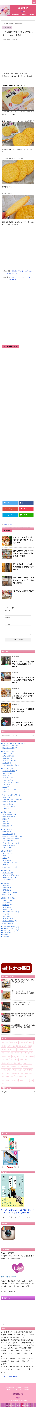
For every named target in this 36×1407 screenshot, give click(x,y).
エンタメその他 (7, 834)
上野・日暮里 (14, 1059)
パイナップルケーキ (8, 867)
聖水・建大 (24, 1053)
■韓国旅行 (4, 812)
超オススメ (5, 1042)
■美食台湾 (4, 851)
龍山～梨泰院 (15, 1053)
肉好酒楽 (5, 902)
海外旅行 (5, 885)
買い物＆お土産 (8, 524)
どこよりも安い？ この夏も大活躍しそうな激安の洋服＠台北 (23, 566)
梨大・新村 (20, 1049)
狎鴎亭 (4, 1056)
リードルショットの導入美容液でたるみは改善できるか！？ (23, 664)
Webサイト (8, 617)
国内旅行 (5, 890)
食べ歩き (5, 763)
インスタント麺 (7, 806)
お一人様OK (13, 1042)
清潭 (13, 1056)
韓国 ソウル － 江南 (8, 748)
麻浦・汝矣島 (5, 1053)
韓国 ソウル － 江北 (8, 745)
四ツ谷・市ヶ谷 (17, 1070)
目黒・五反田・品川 (20, 1077)
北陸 (3, 1083)
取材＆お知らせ (7, 845)
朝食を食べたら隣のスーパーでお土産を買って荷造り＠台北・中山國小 (23, 553)
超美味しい (5, 753)
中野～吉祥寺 (5, 1080)
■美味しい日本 (6, 898)
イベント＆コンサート (9, 843)
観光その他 (5, 826)
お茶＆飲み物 (6, 804)
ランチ (4, 914)
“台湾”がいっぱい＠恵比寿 (23, 591)
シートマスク (6, 784)
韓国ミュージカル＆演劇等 (10, 836)
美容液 (4, 775)
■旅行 (3, 883)
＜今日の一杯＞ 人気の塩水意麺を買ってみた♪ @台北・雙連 (23, 540)
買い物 (4, 797)
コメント (7, 624)
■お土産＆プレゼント (8, 928)
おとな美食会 (30, 1056)
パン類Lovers (6, 918)
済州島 (4, 823)
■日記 (3, 934)
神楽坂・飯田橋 (6, 1070)
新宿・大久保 (5, 1073)
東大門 (4, 1046)
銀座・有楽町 (27, 1063)
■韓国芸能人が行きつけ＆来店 (11, 743)
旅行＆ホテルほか (7, 814)
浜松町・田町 (25, 1066)
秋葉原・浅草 (23, 1059)
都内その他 (14, 1080)
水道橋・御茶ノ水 (7, 1063)
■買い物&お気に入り (8, 930)
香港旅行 (5, 887)
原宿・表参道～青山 (26, 1073)
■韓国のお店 (5, 751)
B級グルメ (5, 909)
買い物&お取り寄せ (8, 921)
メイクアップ (6, 780)
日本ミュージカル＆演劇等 (10, 838)
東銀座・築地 (5, 1066)
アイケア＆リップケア (9, 782)
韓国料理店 (5, 905)
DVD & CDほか (7, 847)
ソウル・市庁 (11, 1049)
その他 (4, 791)
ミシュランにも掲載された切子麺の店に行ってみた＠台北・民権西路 (23, 695)
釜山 (3, 821)
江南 (9, 1056)
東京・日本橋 (17, 1063)
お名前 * (7, 610)
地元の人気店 (6, 756)
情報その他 (5, 894)
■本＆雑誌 (4, 932)
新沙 (30, 1053)
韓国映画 (5, 831)
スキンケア (5, 773)
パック (4, 787)
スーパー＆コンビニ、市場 (10, 799)
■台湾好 (4, 870)
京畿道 (4, 819)
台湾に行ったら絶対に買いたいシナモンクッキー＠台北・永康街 (23, 580)
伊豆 (27, 1080)
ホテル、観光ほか (7, 877)
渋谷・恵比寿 (15, 1073)
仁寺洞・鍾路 (11, 1046)
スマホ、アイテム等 (8, 892)
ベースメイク (6, 778)
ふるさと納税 (6, 923)
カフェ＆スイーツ (7, 760)
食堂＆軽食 (5, 758)
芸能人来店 (5, 1059)
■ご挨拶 (4, 936)
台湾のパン (5, 864)
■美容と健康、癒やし (8, 926)
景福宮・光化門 (21, 1046)
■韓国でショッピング (8, 795)
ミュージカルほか (7, 840)
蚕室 (18, 1056)
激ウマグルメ (6, 853)
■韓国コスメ (5, 768)
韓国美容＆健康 (7, 816)
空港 (23, 1056)
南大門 (4, 1049)
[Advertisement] (18, 56)
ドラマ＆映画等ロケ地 (9, 765)
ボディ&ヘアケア (7, 789)
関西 (31, 1080)
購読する (7, 1298)
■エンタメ (4, 829)
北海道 (22, 1080)
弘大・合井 (29, 1049)
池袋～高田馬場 (28, 1070)
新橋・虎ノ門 (15, 1066)
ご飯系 (4, 858)
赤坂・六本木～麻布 (7, 1077)
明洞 (29, 1046)
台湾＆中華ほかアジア (9, 911)
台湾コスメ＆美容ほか (9, 875)
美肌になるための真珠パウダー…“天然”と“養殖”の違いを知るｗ (23, 680)
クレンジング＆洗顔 (8, 771)
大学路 (31, 1042)
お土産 (4, 808)
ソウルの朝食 (23, 1042)
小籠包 (4, 855)
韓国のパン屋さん (7, 802)
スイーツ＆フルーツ (8, 862)
